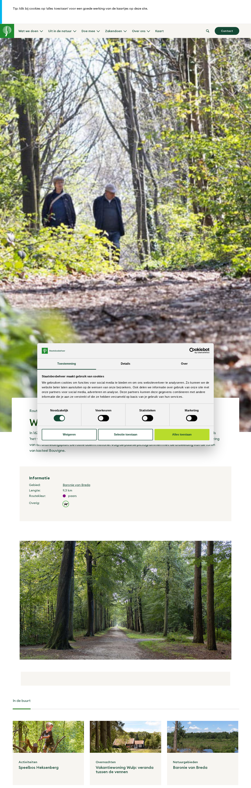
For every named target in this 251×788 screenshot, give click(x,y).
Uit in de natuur (60, 31)
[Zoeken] (208, 31)
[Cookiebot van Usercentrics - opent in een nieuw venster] (192, 351)
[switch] (103, 418)
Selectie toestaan (125, 434)
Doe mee (88, 31)
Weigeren (69, 434)
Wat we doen (28, 31)
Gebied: (34, 485)
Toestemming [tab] (66, 363)
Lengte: (34, 490)
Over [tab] (184, 363)
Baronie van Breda (76, 485)
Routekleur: (37, 496)
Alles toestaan (182, 434)
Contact (227, 31)
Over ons (138, 31)
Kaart (159, 31)
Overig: (34, 503)
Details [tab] (125, 363)
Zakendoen (113, 31)
